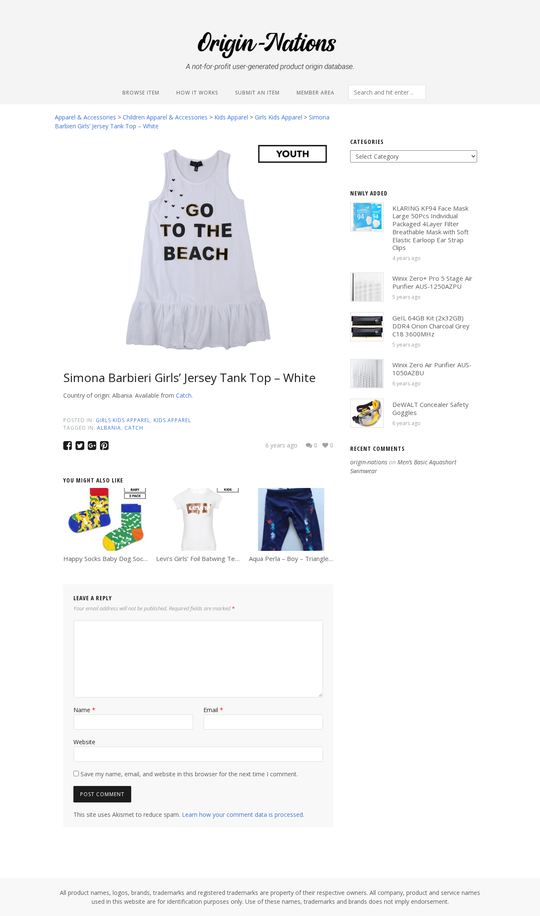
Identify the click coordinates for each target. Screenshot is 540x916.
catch (133, 427)
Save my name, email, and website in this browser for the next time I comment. (189, 774)
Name (84, 710)
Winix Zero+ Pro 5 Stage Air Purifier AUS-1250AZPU (432, 282)
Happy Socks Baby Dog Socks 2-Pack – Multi (127, 558)
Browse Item (140, 92)
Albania (109, 427)
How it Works (197, 92)
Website (84, 742)
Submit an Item (257, 92)
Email (213, 710)
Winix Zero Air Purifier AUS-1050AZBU (432, 368)
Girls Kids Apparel (123, 420)
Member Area (316, 92)
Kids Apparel (172, 420)
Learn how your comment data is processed (242, 814)
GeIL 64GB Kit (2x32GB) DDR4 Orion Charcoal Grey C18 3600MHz (431, 326)
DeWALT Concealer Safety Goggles (430, 408)
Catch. (184, 395)
